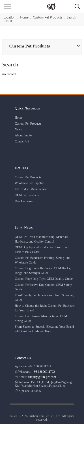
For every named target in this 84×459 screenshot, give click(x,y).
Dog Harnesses (24, 201)
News (18, 129)
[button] (7, 8)
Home (24, 17)
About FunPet (23, 135)
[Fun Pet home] (42, 6)
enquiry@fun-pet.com (42, 377)
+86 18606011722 (43, 371)
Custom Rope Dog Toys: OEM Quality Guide (44, 278)
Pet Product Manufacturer (31, 189)
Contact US (22, 141)
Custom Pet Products (47, 17)
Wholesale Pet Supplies (29, 183)
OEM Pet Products (27, 195)
